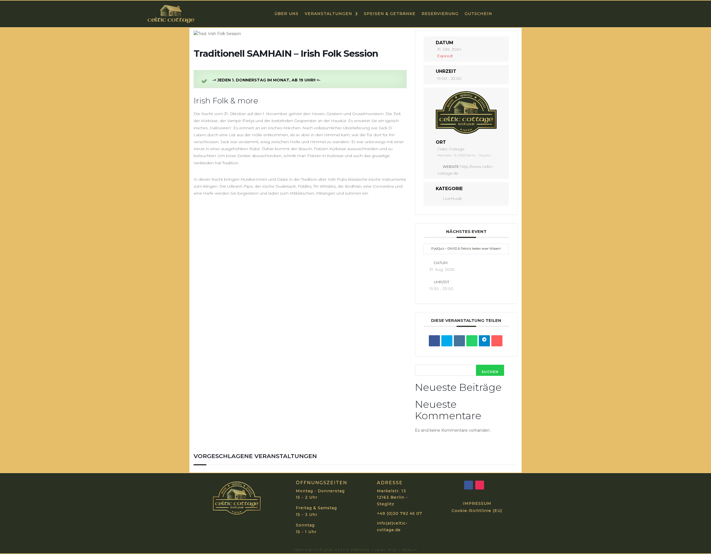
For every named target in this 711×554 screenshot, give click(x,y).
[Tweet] (446, 340)
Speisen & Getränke (389, 13)
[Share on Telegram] (484, 340)
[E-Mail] (496, 340)
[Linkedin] (459, 340)
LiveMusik (452, 198)
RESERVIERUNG (440, 13)
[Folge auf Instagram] (479, 485)
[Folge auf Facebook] (468, 485)
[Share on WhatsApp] (471, 340)
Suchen (490, 372)
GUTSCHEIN (478, 13)
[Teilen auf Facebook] (434, 340)
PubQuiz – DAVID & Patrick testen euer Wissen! (466, 248)
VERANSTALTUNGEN (328, 13)
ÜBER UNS (286, 13)
